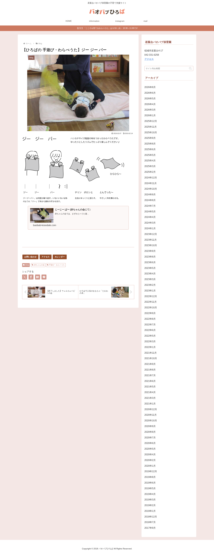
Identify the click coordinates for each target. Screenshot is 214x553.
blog (27, 265)
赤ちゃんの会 (39, 265)
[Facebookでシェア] (31, 277)
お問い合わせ (30, 257)
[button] (190, 68)
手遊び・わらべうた (57, 265)
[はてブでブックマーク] (37, 277)
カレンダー (60, 257)
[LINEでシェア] (43, 277)
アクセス (45, 257)
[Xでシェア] (24, 277)
